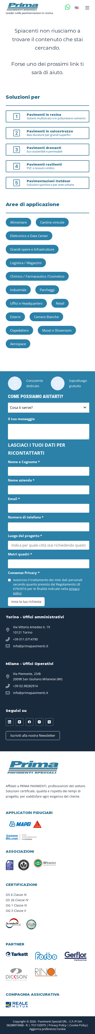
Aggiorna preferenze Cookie (47, 1029)
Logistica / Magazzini (26, 263)
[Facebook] (29, 722)
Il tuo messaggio (21, 419)
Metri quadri (20, 554)
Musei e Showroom (57, 330)
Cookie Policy (78, 1025)
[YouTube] (19, 722)
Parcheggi (47, 290)
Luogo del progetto (25, 535)
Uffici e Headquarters (26, 303)
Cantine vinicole (52, 222)
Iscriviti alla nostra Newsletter (32, 735)
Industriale (18, 290)
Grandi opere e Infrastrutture (32, 249)
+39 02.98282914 (25, 686)
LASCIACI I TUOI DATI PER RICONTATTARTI (36, 449)
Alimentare (18, 222)
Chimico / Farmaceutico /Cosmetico (37, 276)
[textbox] (44, 407)
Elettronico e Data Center (29, 236)
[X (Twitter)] (49, 722)
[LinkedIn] (9, 722)
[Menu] (87, 8)
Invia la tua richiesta (26, 601)
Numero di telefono (26, 517)
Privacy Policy (57, 1025)
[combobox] (48, 408)
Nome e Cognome (24, 462)
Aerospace (18, 344)
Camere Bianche (46, 317)
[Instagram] (39, 722)
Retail (60, 303)
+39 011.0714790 (25, 639)
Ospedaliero (19, 330)
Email (14, 499)
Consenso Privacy (24, 572)
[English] (77, 7)
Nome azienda (21, 480)
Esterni (15, 317)
